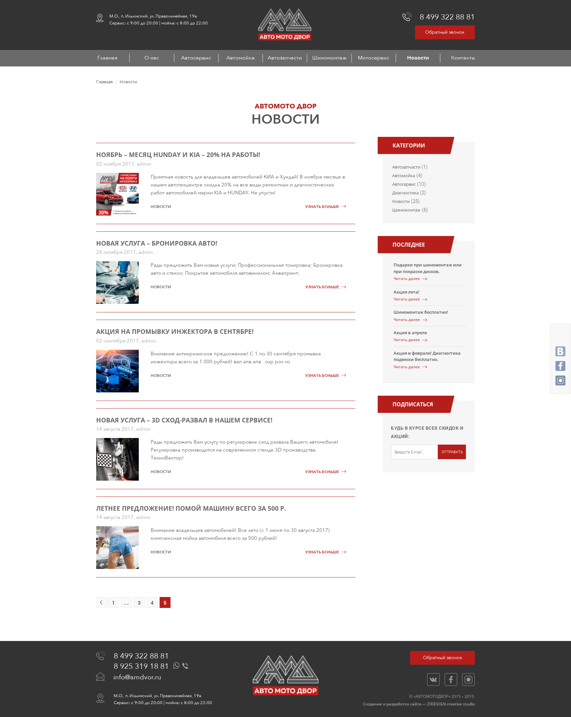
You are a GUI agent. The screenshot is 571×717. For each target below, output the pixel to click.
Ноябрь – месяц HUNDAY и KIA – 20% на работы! (178, 154)
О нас (151, 57)
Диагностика (405, 193)
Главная (107, 57)
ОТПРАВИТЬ (452, 451)
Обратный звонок (445, 32)
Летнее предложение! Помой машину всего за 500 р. (191, 508)
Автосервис (196, 57)
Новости (418, 57)
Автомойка (240, 57)
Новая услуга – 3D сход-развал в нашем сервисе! (184, 420)
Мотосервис (373, 57)
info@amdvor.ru (137, 677)
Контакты (463, 57)
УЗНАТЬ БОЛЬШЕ (322, 206)
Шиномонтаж (329, 57)
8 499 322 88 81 (447, 17)
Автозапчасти (285, 57)
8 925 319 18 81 (141, 666)
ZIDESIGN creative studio (451, 704)
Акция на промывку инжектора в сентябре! (174, 331)
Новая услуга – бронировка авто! (156, 243)
